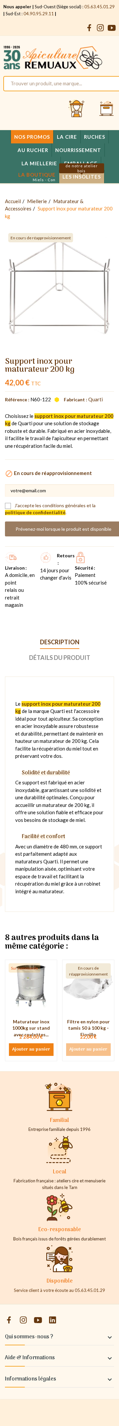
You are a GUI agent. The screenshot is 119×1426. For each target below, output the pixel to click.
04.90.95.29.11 (38, 13)
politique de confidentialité (35, 512)
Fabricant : (75, 399)
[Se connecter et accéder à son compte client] (76, 109)
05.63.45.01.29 (99, 6)
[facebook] (89, 28)
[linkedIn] (53, 1320)
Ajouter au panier (31, 1049)
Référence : (17, 399)
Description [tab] (59, 642)
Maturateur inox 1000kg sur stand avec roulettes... (31, 1028)
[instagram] (100, 28)
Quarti (95, 399)
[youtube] (112, 28)
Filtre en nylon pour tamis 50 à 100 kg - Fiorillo (88, 1028)
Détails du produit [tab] (59, 657)
